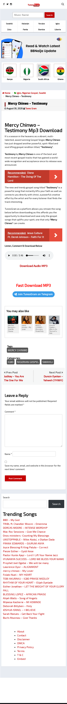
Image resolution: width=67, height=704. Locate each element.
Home (7, 93)
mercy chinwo (17, 350)
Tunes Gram (31, 108)
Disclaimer (23, 639)
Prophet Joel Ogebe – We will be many (26, 562)
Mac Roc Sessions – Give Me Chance (24, 531)
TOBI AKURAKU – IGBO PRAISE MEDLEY (26, 578)
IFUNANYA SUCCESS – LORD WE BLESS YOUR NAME (33, 559)
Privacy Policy (25, 647)
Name (8, 454)
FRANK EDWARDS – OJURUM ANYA (23, 543)
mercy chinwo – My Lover (18, 570)
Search (6, 497)
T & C (20, 654)
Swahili (42, 93)
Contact (21, 635)
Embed (21, 658)
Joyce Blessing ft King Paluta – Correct (25, 547)
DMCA (21, 643)
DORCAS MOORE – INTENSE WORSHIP (25, 527)
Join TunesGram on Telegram (35, 294)
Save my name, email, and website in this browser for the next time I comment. (33, 467)
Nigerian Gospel (30, 93)
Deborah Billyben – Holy (17, 605)
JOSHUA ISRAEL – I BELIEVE (19, 609)
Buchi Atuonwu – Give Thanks (20, 617)
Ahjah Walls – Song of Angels (20, 598)
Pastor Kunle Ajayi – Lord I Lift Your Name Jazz (30, 555)
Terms (21, 650)
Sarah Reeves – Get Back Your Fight (23, 613)
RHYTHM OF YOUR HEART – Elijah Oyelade (28, 582)
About (20, 631)
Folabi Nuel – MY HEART (17, 574)
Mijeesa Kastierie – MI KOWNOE (22, 602)
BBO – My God (11, 519)
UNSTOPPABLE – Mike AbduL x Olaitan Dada (28, 539)
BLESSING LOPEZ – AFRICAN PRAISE (24, 594)
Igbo (19, 93)
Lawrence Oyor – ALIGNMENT (20, 566)
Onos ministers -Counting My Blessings (26, 535)
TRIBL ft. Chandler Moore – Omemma (25, 523)
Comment (10, 411)
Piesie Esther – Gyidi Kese (18, 551)
